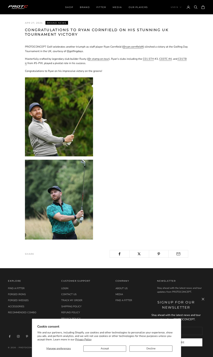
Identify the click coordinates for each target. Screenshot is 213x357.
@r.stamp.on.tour (98, 59)
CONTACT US (69, 294)
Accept (105, 348)
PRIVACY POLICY (71, 318)
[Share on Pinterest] (159, 254)
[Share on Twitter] (139, 254)
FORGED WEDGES (18, 300)
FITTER (101, 7)
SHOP (69, 7)
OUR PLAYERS (138, 7)
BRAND (85, 7)
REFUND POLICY (70, 312)
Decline (151, 348)
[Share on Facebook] (119, 254)
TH (152, 59)
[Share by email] (178, 254)
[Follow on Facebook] (9, 336)
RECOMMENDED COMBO (22, 312)
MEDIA (117, 7)
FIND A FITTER (16, 288)
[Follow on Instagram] (18, 336)
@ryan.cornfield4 (133, 47)
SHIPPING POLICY (71, 306)
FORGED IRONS (17, 294)
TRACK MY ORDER (71, 300)
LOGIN (64, 288)
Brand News (56, 22)
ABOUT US (121, 288)
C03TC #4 (165, 59)
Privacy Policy (83, 339)
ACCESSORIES (16, 306)
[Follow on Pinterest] (27, 336)
